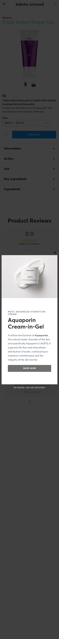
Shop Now (29, 368)
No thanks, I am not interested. (29, 387)
